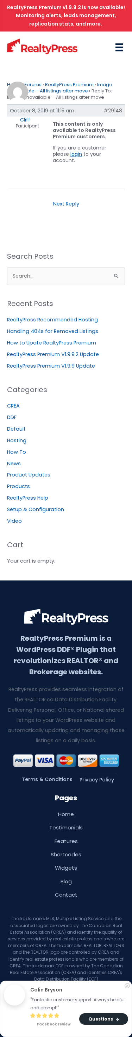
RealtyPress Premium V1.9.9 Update (51, 365)
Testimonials (66, 827)
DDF (12, 417)
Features (66, 841)
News (14, 463)
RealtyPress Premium (69, 84)
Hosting (16, 440)
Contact (66, 894)
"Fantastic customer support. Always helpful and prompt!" (78, 1004)
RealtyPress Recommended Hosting (52, 319)
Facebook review (53, 1024)
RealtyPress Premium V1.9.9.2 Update (53, 354)
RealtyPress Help (27, 497)
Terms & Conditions (47, 779)
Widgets (66, 867)
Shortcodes (66, 854)
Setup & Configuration (35, 509)
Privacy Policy (97, 779)
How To (16, 451)
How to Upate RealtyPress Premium (51, 342)
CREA (13, 405)
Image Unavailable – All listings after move (59, 87)
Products (18, 486)
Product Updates (28, 474)
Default (16, 428)
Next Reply (66, 203)
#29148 (112, 110)
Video (14, 520)
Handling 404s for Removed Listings (52, 331)
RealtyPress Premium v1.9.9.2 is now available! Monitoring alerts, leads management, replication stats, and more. (66, 15)
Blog (66, 881)
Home (66, 814)
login (76, 154)
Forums (33, 84)
